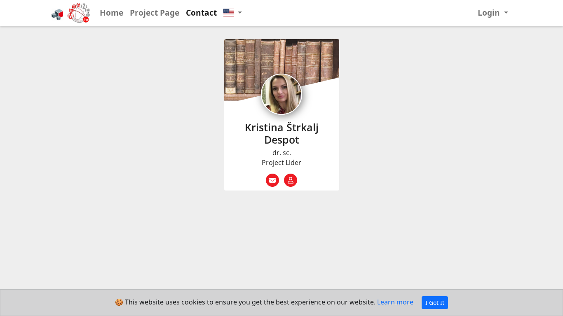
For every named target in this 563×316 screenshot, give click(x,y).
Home (111, 12)
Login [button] (490, 12)
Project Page (154, 12)
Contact (201, 12)
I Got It (434, 303)
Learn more (395, 302)
